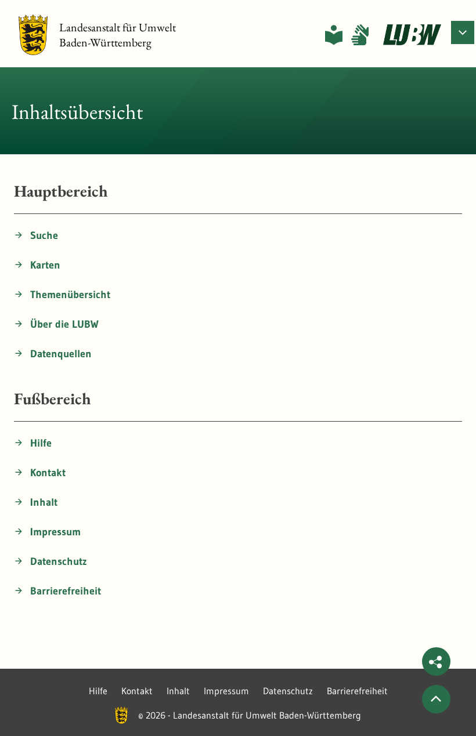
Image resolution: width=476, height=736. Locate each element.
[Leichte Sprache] (333, 34)
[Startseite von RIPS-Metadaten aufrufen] (412, 34)
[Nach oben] (436, 699)
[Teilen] (436, 661)
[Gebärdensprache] (360, 34)
